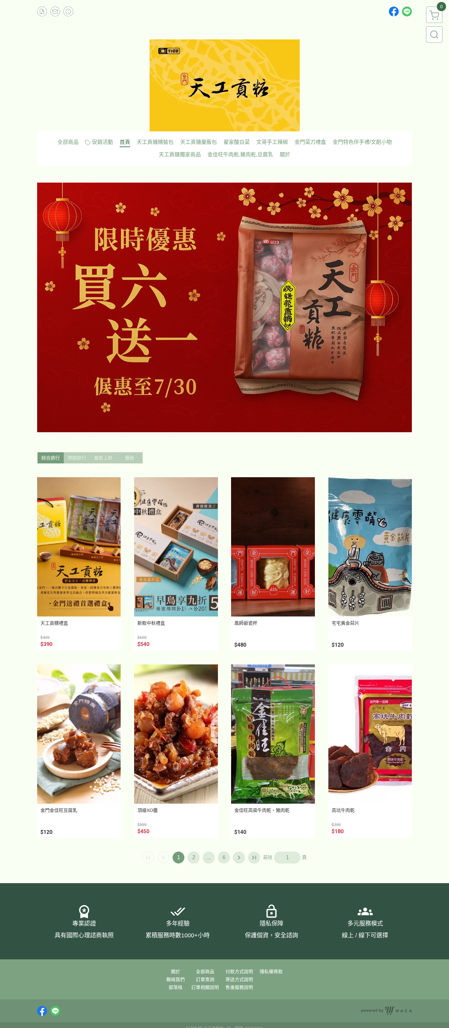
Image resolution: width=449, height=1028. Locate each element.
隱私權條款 (271, 971)
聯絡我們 (175, 979)
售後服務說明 (239, 987)
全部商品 (205, 971)
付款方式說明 (239, 971)
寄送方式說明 (239, 979)
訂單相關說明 (205, 987)
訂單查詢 (205, 979)
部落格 (175, 987)
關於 (175, 971)
